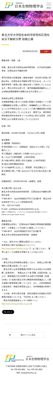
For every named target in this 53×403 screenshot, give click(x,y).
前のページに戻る (28, 335)
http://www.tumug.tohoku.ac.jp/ (15, 304)
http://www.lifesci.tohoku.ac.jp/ (15, 249)
